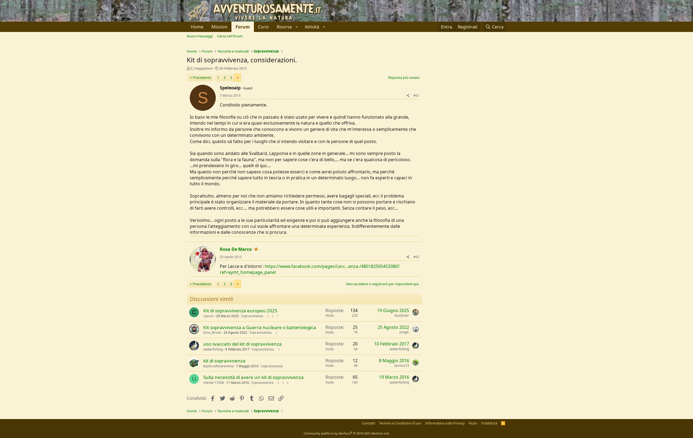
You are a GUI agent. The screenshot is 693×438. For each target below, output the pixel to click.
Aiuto (473, 423)
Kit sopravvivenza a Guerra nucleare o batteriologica (259, 327)
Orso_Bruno (212, 332)
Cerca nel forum (230, 36)
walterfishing (213, 349)
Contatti (368, 423)
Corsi (263, 27)
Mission (219, 27)
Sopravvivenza (252, 316)
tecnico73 (401, 365)
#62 (416, 257)
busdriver (402, 315)
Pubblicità (489, 423)
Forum (243, 27)
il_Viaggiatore (202, 68)
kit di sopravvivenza (224, 361)
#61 (416, 95)
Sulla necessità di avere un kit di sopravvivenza (253, 377)
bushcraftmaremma (218, 366)
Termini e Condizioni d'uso (400, 423)
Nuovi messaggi (200, 36)
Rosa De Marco (236, 249)
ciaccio (208, 316)
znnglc (404, 332)
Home (197, 27)
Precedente (202, 77)
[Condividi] (408, 96)
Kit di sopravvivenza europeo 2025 (240, 310)
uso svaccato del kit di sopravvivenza (242, 344)
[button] (287, 27)
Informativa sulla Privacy (445, 423)
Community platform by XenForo (347, 433)
